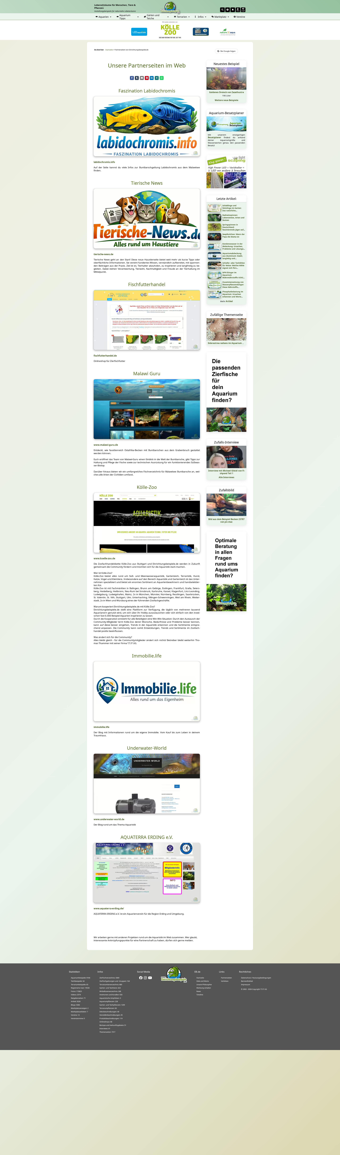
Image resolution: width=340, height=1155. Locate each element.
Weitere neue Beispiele (226, 100)
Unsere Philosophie (204, 984)
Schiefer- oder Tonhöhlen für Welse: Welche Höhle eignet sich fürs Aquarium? (233, 267)
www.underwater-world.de (109, 819)
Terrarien (182, 16)
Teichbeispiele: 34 (77, 981)
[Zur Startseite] (174, 982)
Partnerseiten (226, 978)
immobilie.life (101, 727)
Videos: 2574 (76, 994)
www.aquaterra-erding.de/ (109, 908)
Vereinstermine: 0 (78, 1018)
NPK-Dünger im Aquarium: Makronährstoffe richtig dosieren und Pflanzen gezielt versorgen (233, 277)
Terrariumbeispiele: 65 (79, 984)
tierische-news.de (103, 254)
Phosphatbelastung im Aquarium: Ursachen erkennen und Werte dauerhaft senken (232, 295)
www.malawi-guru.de (106, 444)
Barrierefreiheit (247, 981)
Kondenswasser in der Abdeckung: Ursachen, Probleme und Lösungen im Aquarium (233, 248)
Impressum (245, 984)
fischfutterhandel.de (105, 355)
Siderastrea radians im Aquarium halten (228, 343)
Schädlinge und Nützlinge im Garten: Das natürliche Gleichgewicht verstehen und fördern (233, 210)
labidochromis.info (104, 162)
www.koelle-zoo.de (104, 558)
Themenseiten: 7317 (107, 1032)
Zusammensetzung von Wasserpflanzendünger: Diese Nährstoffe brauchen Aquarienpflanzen (233, 287)
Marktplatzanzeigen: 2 (79, 1008)
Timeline (199, 994)
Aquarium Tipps (124, 17)
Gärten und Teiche (153, 17)
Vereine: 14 (75, 1015)
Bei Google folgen (227, 51)
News (198, 991)
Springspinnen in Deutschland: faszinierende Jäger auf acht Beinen (232, 228)
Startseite (109, 50)
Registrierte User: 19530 (80, 988)
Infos (201, 16)
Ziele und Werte (202, 981)
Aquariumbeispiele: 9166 (80, 978)
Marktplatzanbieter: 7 (79, 1011)
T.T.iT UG (263, 989)
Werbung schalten (203, 988)
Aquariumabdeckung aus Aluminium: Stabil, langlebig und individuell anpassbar (232, 257)
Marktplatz (220, 16)
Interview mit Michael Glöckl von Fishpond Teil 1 (226, 472)
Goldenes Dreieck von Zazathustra (226, 92)
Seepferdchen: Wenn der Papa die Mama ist (233, 235)
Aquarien (104, 16)
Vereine (241, 16)
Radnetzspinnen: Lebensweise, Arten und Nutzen (233, 217)
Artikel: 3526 (75, 1001)
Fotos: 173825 (76, 991)
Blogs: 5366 (75, 1005)
